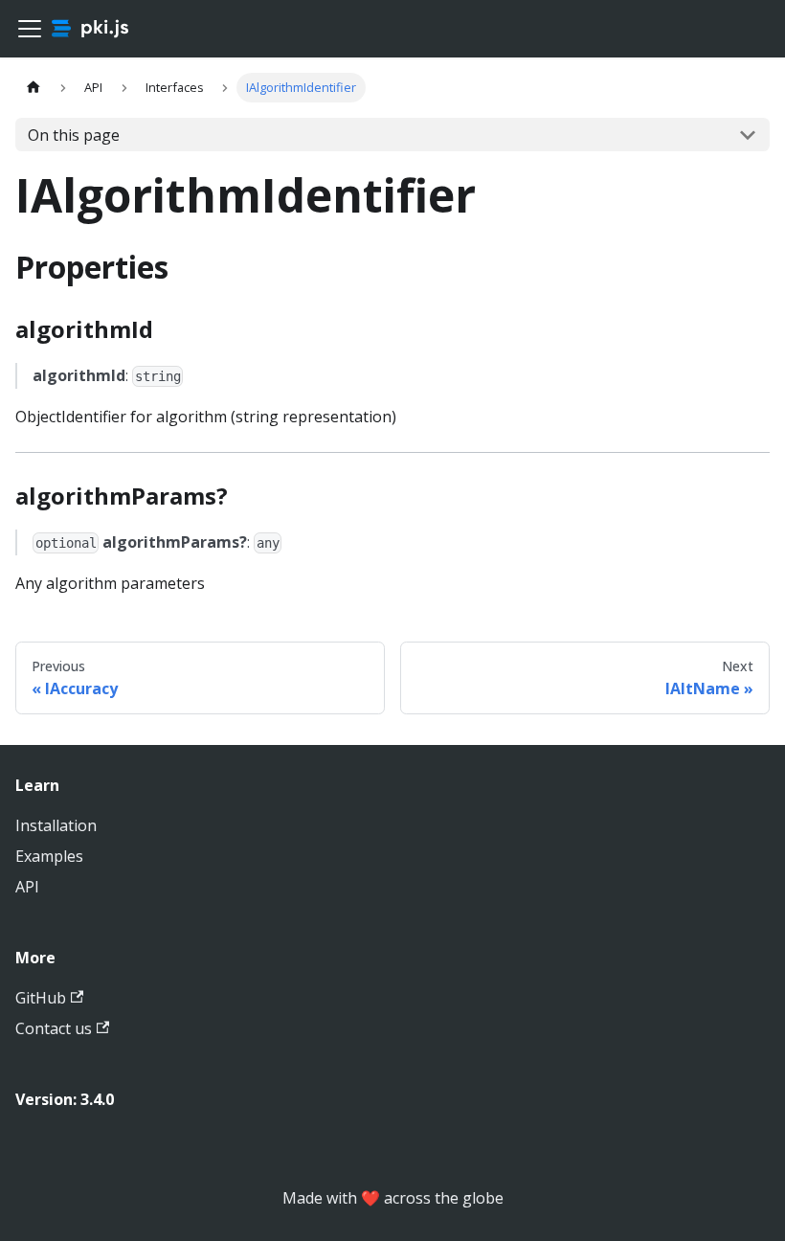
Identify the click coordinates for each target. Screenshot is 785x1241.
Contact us (53, 1028)
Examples (49, 856)
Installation (56, 825)
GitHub (40, 997)
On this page (74, 135)
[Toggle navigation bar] (29, 28)
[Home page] (33, 87)
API (27, 886)
